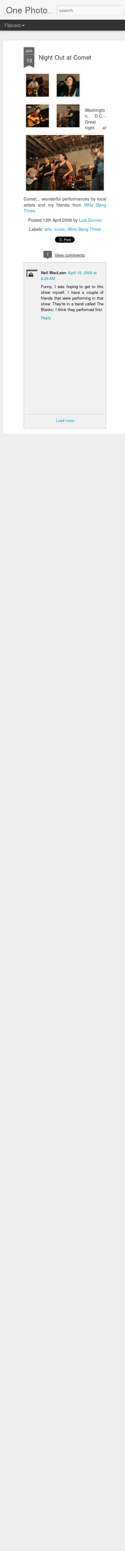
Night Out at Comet (65, 57)
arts (48, 229)
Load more (65, 420)
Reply (46, 317)
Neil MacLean (53, 272)
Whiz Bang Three (84, 229)
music (59, 229)
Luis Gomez (90, 220)
